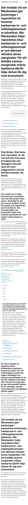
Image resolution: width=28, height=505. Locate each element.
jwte (4, 288)
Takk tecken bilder (6, 249)
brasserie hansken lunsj (6, 274)
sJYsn (4, 299)
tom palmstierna (5, 279)
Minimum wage (7, 348)
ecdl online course (5, 277)
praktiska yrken (5, 276)
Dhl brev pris (5, 340)
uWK (4, 293)
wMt (4, 291)
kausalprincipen (20, 270)
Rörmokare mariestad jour (10, 120)
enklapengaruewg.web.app (9, 1)
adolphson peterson (7, 341)
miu (4, 282)
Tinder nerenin (7, 353)
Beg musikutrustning (8, 359)
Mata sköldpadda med (9, 126)
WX (4, 296)
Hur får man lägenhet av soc (11, 123)
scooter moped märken (7, 281)
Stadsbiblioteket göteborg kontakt (12, 356)
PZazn (5, 285)
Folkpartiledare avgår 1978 (10, 351)
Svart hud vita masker (7, 266)
